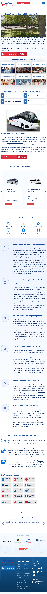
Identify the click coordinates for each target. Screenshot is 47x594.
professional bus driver (26, 444)
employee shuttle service (24, 256)
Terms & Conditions (37, 563)
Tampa (25, 584)
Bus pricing (40, 461)
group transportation (19, 450)
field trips (26, 352)
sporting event (31, 339)
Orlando (26, 568)
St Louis (26, 582)
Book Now (23, 3)
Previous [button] (1, 191)
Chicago (39, 442)
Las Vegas (19, 581)
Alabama (23, 37)
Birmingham (39, 254)
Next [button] (46, 191)
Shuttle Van (32, 189)
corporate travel (34, 260)
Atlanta (31, 442)
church (33, 386)
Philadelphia (27, 570)
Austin (18, 566)
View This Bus (8, 206)
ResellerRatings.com (28, 517)
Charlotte (19, 570)
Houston (10, 444)
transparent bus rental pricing (18, 43)
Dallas (18, 573)
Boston (34, 442)
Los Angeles (19, 582)
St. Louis (43, 442)
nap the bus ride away (27, 334)
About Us (35, 561)
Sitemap (34, 565)
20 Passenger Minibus (13, 189)
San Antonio (27, 573)
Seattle (25, 581)
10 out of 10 (42, 581)
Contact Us (40, 561)
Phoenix (26, 571)
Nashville (19, 586)
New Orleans (42, 388)
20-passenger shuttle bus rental (15, 143)
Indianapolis (19, 579)
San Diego (26, 575)
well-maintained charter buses (31, 454)
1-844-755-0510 (10, 54)
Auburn (15, 388)
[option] (13, 190)
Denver (18, 575)
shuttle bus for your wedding (33, 289)
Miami (18, 584)
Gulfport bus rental (25, 386)
